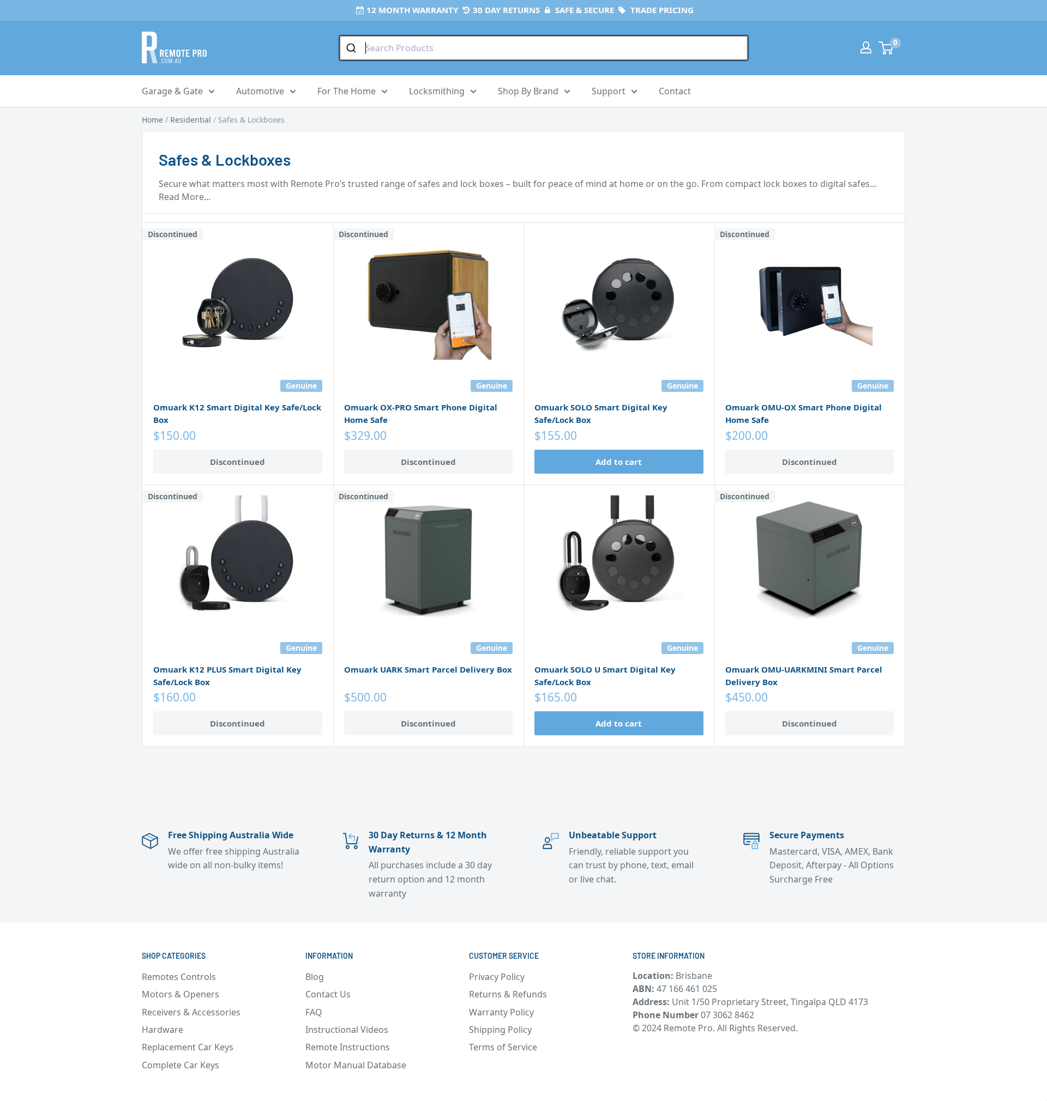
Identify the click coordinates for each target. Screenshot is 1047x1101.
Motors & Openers (180, 994)
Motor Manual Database (355, 1065)
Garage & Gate (172, 91)
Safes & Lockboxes (251, 119)
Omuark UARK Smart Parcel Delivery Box (428, 669)
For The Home (346, 91)
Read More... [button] (184, 197)
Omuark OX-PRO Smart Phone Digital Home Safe (420, 413)
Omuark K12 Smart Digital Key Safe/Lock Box (237, 413)
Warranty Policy (501, 1012)
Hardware (162, 1030)
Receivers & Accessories (191, 1012)
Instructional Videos (346, 1030)
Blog (314, 977)
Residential (190, 119)
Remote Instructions (347, 1047)
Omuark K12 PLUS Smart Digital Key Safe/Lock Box (227, 675)
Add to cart (618, 461)
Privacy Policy (497, 977)
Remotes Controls (179, 977)
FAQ (313, 1012)
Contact (675, 91)
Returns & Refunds (508, 994)
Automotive (260, 91)
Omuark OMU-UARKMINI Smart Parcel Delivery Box (803, 675)
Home (152, 119)
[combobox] (543, 48)
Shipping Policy (500, 1030)
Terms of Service (503, 1047)
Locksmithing (437, 91)
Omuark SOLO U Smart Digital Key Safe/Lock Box (605, 675)
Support (608, 91)
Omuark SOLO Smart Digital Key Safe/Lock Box (600, 413)
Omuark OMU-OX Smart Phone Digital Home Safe (803, 413)
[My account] (866, 47)
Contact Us (328, 994)
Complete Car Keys (180, 1065)
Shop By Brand (528, 91)
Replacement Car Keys (187, 1047)
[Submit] (352, 48)
